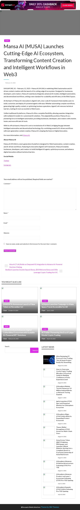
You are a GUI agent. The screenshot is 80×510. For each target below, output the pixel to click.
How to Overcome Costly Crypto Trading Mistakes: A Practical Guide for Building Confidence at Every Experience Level (64, 374)
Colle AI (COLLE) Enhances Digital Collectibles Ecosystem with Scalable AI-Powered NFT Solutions (19, 332)
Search (7, 346)
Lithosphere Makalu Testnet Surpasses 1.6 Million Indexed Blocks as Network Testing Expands (64, 390)
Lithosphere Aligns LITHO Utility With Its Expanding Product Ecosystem (64, 417)
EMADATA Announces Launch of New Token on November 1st (19, 305)
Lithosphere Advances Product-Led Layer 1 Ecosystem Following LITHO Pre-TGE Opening (64, 477)
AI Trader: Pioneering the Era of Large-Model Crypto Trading (58, 333)
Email (6, 223)
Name (6, 213)
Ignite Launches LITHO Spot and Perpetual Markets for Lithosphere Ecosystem (64, 404)
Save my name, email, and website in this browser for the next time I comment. (31, 244)
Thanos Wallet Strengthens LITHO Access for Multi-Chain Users (64, 430)
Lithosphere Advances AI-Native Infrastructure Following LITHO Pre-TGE (64, 464)
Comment (7, 183)
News (7, 40)
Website (6, 233)
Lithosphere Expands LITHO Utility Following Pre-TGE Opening (64, 489)
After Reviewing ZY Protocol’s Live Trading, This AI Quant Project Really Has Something (64, 359)
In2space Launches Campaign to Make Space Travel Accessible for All (58, 305)
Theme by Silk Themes (50, 507)
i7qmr (5, 310)
